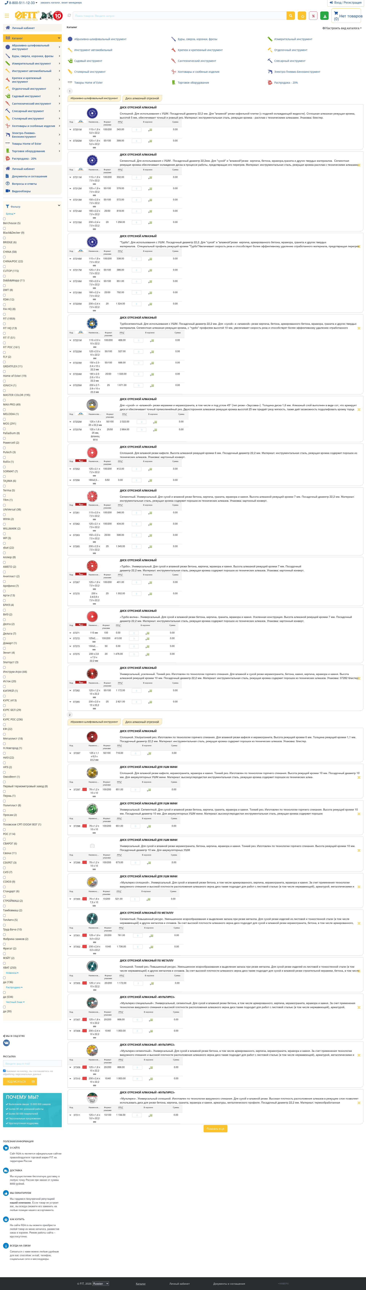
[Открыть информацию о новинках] (302, 15)
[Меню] (7, 16)
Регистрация (352, 2)
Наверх (284, 1283)
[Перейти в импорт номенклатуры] (324, 15)
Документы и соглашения (229, 1283)
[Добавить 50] (150, 753)
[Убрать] (130, 130)
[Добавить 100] (150, 790)
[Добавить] (143, 130)
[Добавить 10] (149, 899)
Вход (338, 2)
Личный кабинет (179, 1283)
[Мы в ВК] (6, 1043)
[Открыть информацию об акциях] (313, 15)
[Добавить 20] (152, 936)
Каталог (141, 1283)
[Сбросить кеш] (69, 16)
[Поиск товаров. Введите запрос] (291, 15)
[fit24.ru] (39, 15)
